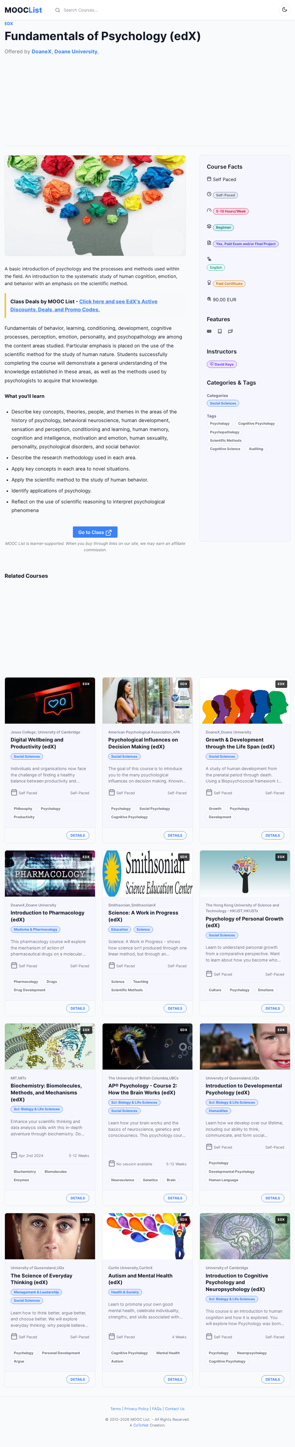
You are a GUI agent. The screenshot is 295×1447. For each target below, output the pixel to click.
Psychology (220, 423)
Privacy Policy (136, 1409)
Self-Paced (225, 195)
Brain (171, 1180)
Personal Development (61, 1353)
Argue (19, 1361)
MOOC (23, 10)
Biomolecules (56, 1171)
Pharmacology (26, 981)
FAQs (157, 1409)
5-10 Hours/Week (231, 211)
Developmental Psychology (232, 1171)
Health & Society (125, 1292)
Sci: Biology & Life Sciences (37, 1109)
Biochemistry (25, 1171)
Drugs (52, 981)
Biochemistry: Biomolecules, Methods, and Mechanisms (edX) (46, 1092)
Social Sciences (223, 403)
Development (220, 817)
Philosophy (23, 808)
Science (143, 929)
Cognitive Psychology (256, 423)
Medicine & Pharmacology (35, 929)
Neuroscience (122, 1180)
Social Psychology (154, 808)
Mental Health (168, 1353)
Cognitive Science (225, 449)
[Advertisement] (147, 96)
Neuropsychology (252, 1353)
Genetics (150, 1180)
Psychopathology (224, 432)
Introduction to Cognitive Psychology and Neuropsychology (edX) (237, 1282)
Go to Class (91, 532)
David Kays (224, 364)
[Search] (57, 10)
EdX (9, 23)
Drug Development (30, 990)
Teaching (140, 981)
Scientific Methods (226, 440)
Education (119, 929)
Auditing (256, 449)
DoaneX (42, 51)
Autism (117, 1361)
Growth (215, 808)
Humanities (218, 1111)
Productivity (24, 817)
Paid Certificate (229, 283)
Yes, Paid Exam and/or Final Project (246, 244)
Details (78, 835)
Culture (215, 990)
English (216, 267)
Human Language (223, 1180)
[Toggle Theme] (284, 10)
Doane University (75, 51)
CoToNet (141, 1425)
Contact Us (175, 1409)
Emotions (266, 990)
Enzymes (21, 1180)
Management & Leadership (36, 1292)
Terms (115, 1409)
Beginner (223, 227)
